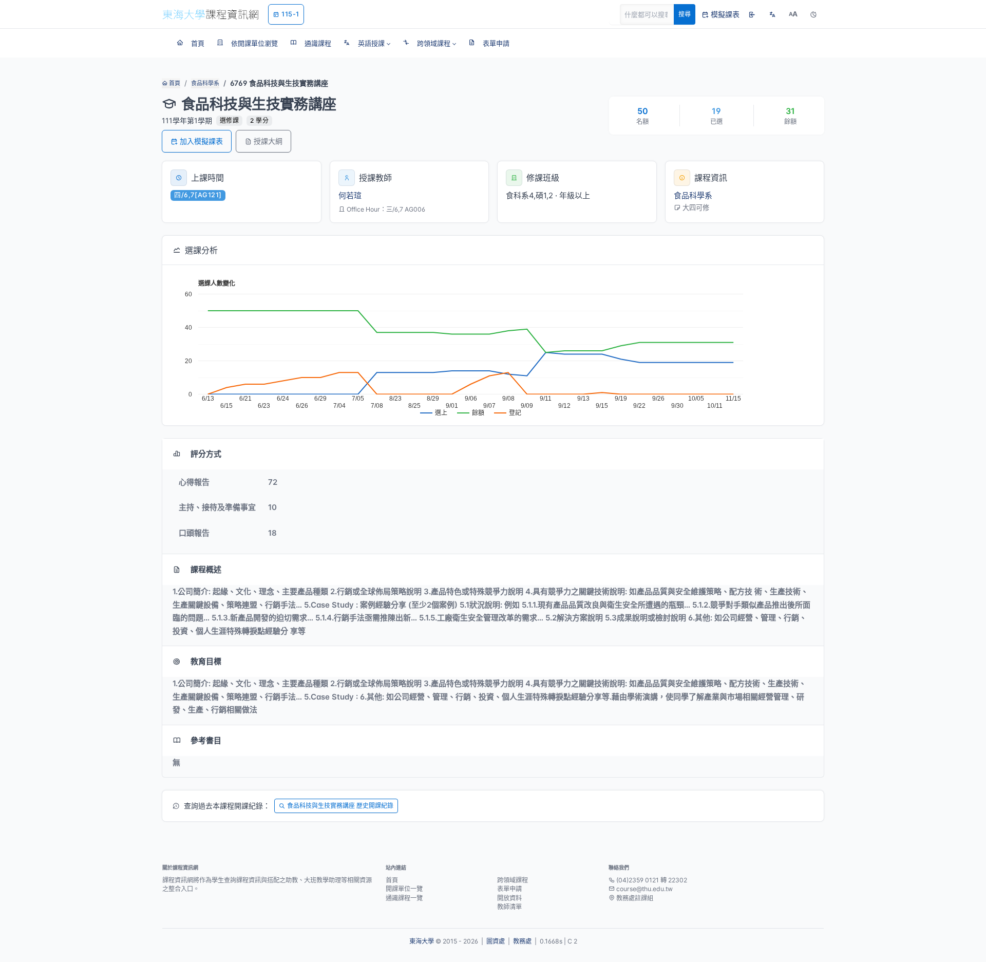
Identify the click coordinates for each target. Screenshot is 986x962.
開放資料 (509, 898)
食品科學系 (205, 83)
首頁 (173, 83)
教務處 (522, 941)
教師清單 (509, 907)
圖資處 (495, 941)
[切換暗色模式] (813, 14)
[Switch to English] (772, 14)
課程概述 (206, 569)
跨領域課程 (512, 880)
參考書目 (206, 740)
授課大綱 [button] (268, 141)
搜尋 (684, 14)
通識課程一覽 (404, 898)
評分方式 (206, 454)
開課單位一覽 (404, 889)
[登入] (752, 14)
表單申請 (509, 889)
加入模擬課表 (201, 141)
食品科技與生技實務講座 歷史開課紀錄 (340, 805)
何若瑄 (350, 195)
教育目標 (206, 661)
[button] (366, 43)
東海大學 (421, 941)
